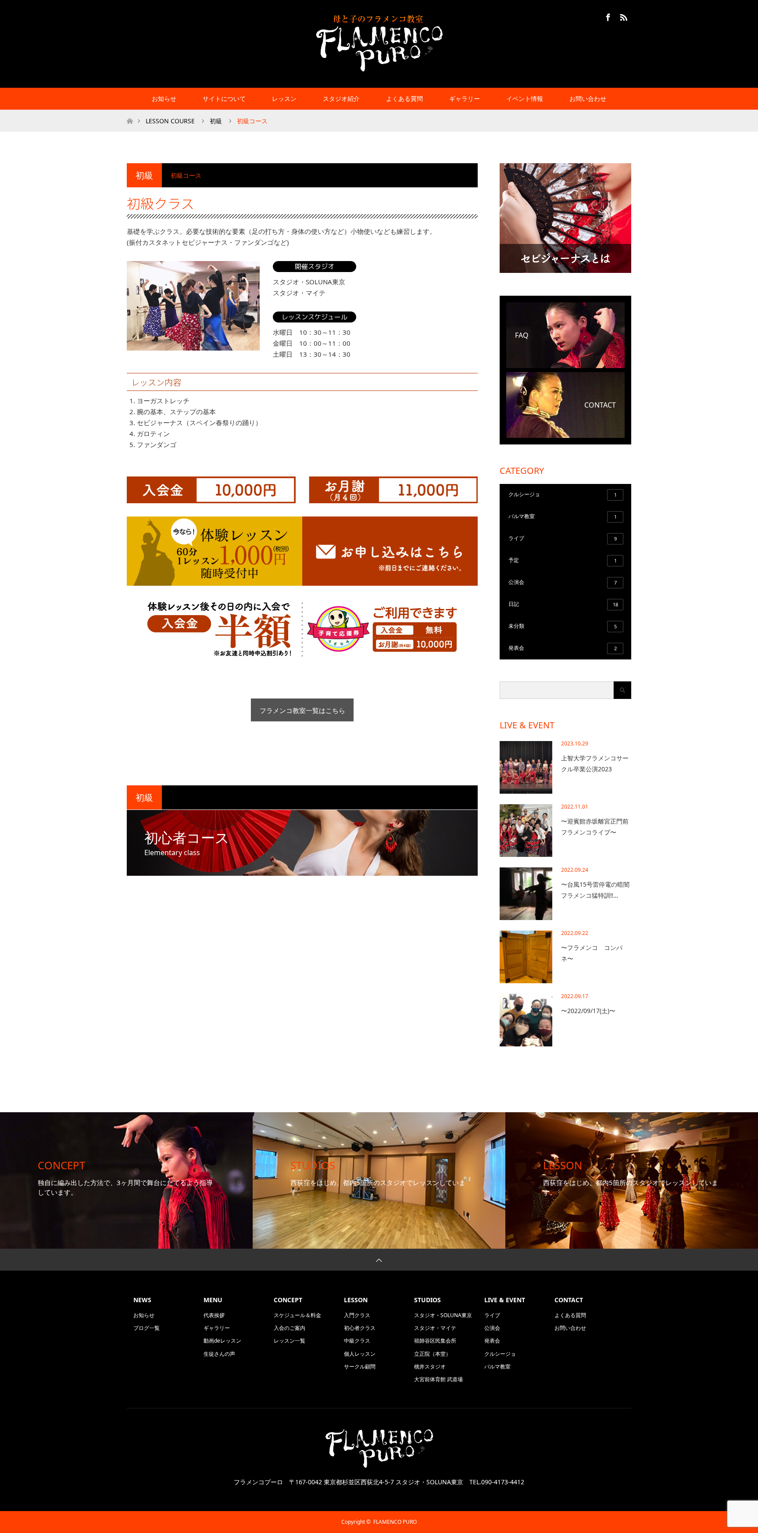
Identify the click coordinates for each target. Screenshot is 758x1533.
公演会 (562, 582)
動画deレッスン (222, 1340)
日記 (563, 604)
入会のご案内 (289, 1328)
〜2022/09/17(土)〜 (588, 1010)
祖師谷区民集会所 (435, 1340)
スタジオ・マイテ (435, 1328)
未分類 (562, 626)
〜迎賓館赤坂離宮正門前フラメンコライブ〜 (595, 826)
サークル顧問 (359, 1366)
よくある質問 (404, 98)
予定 (562, 560)
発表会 (562, 648)
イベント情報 (524, 98)
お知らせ (164, 98)
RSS (622, 15)
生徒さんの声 (219, 1353)
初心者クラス (359, 1328)
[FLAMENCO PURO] (379, 43)
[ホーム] (129, 113)
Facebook (607, 15)
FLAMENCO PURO (395, 1522)
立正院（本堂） (432, 1353)
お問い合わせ (587, 98)
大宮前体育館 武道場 (438, 1379)
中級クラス (357, 1340)
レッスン (284, 98)
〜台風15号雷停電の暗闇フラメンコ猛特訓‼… (595, 889)
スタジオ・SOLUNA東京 (443, 1315)
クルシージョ (562, 494)
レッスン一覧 (289, 1340)
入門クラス (357, 1315)
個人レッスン (359, 1353)
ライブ (562, 538)
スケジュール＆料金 (297, 1315)
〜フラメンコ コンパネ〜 (591, 953)
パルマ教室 (562, 516)
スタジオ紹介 (341, 98)
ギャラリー (217, 1328)
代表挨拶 (214, 1315)
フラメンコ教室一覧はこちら (302, 710)
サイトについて (224, 98)
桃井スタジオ (430, 1366)
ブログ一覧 (146, 1328)
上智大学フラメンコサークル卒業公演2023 (595, 763)
